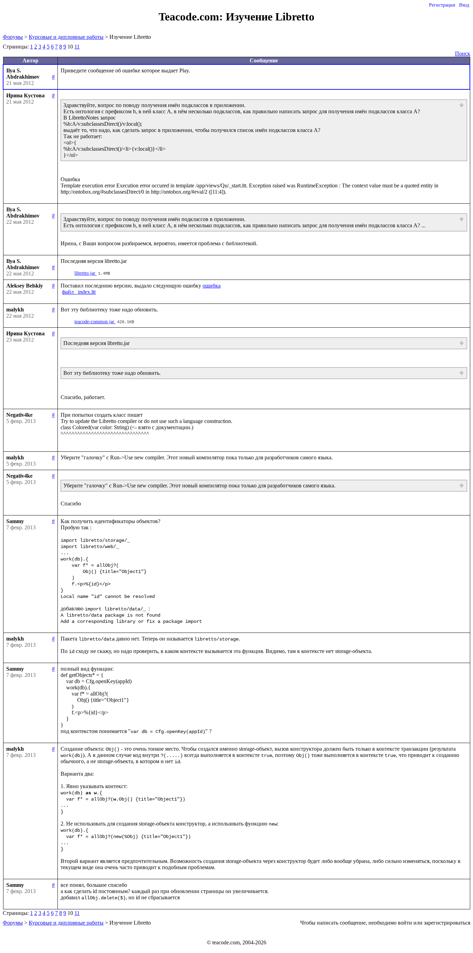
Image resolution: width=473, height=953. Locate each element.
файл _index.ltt (79, 292)
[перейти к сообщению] (461, 105)
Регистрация (442, 5)
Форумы (13, 37)
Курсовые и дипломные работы (66, 37)
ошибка (212, 286)
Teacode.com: (192, 16)
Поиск (462, 53)
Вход (464, 5)
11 (77, 47)
